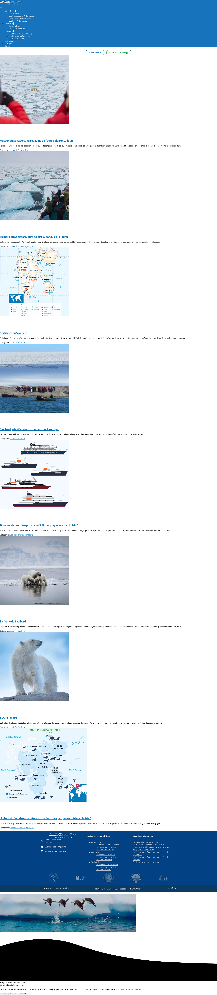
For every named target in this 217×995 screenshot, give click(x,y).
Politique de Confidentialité (131, 989)
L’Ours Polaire (8, 717)
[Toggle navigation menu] (1, 7)
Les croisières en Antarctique (108, 845)
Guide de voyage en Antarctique (146, 862)
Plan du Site (100, 889)
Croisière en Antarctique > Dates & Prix (149, 845)
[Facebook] (169, 888)
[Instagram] (172, 888)
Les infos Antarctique (105, 850)
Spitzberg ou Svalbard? (14, 333)
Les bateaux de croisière (106, 857)
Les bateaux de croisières (106, 847)
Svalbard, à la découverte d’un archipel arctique (29, 429)
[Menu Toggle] (15, 11)
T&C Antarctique (120, 889)
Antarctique (96, 842)
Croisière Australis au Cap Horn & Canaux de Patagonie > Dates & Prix (152, 848)
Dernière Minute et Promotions (146, 842)
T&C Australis (135, 889)
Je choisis (13, 994)
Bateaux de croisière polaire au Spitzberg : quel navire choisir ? (39, 525)
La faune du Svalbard (13, 621)
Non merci (4, 994)
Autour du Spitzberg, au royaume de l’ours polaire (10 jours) (37, 140)
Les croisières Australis (105, 854)
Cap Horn (95, 852)
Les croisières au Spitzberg (21, 150)
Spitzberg (30, 827)
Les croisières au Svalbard (107, 864)
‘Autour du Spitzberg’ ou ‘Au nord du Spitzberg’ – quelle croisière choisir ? (45, 818)
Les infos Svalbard (17, 342)
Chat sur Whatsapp (120, 52)
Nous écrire (96, 52)
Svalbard (95, 862)
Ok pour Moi (23, 994)
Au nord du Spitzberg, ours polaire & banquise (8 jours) (34, 236)
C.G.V (109, 889)
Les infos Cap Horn (104, 859)
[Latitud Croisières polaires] (11, 4)
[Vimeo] (175, 888)
